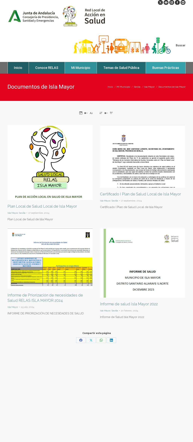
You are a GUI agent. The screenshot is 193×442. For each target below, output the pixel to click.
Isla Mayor (13, 213)
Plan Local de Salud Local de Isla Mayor (42, 206)
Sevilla (22, 213)
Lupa (45, 162)
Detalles (55, 162)
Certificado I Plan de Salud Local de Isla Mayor (140, 194)
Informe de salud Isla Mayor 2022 (129, 304)
